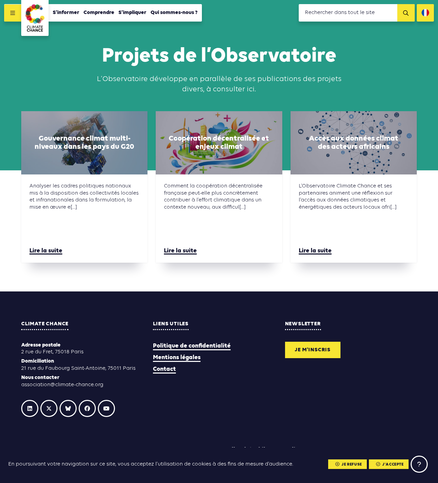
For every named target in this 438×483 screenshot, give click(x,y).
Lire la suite (45, 250)
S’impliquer (132, 12)
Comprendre (98, 12)
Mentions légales (177, 357)
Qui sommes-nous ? (174, 12)
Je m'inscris (313, 350)
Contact (164, 369)
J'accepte (392, 464)
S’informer (66, 12)
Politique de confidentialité (192, 346)
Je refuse (352, 464)
